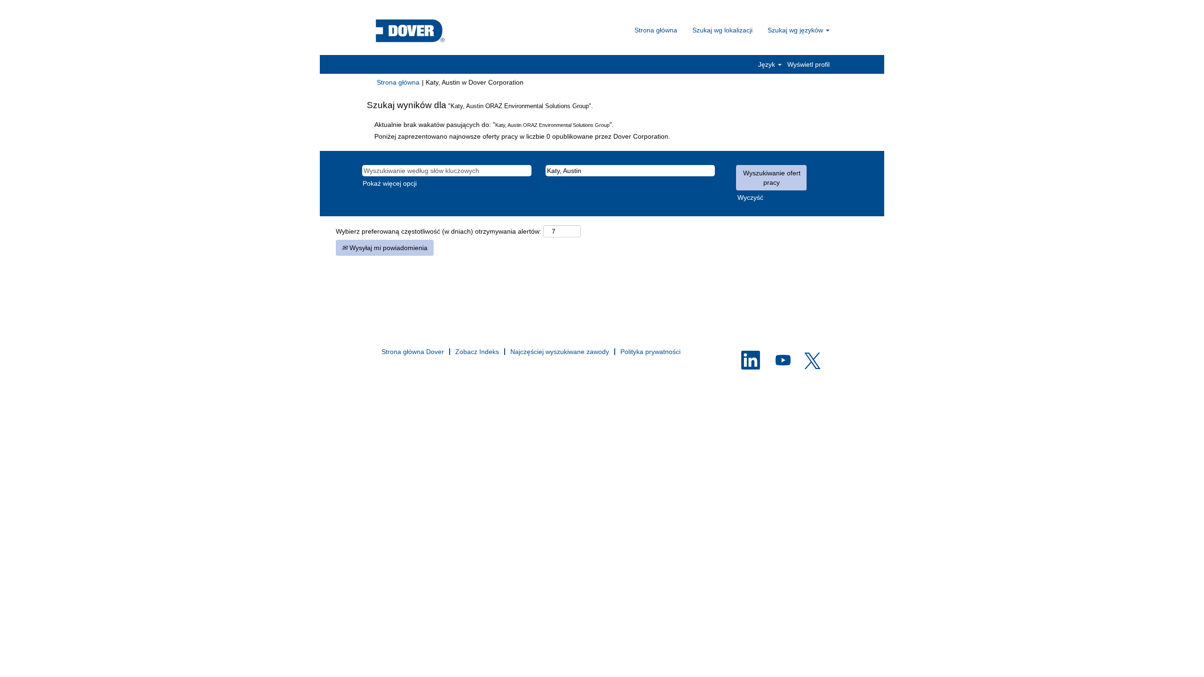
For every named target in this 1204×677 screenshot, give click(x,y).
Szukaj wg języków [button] (796, 30)
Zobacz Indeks (477, 351)
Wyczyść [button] (750, 197)
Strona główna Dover (412, 351)
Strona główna (655, 30)
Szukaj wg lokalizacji (722, 30)
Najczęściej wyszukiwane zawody (559, 351)
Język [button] (767, 64)
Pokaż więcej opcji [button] (390, 183)
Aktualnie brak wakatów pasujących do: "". (494, 124)
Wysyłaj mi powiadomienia (388, 248)
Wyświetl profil (808, 64)
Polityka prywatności (650, 351)
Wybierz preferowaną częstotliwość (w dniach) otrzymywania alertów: (438, 231)
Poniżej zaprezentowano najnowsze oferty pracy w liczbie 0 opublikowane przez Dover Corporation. (522, 136)
